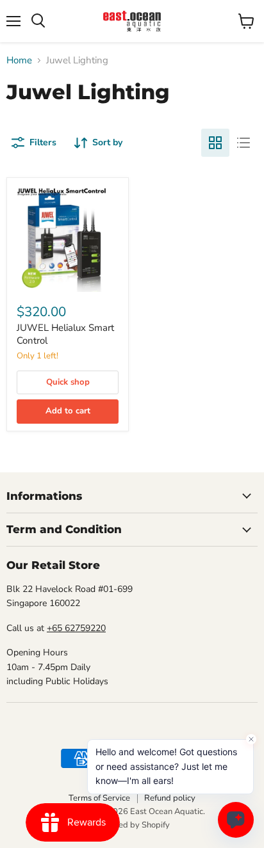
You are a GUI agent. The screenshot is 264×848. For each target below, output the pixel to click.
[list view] (243, 143)
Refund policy (169, 798)
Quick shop (68, 382)
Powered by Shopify (132, 825)
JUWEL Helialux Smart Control (65, 334)
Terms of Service (99, 798)
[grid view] (215, 143)
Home (19, 60)
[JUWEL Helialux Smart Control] (67, 238)
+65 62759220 (76, 628)
